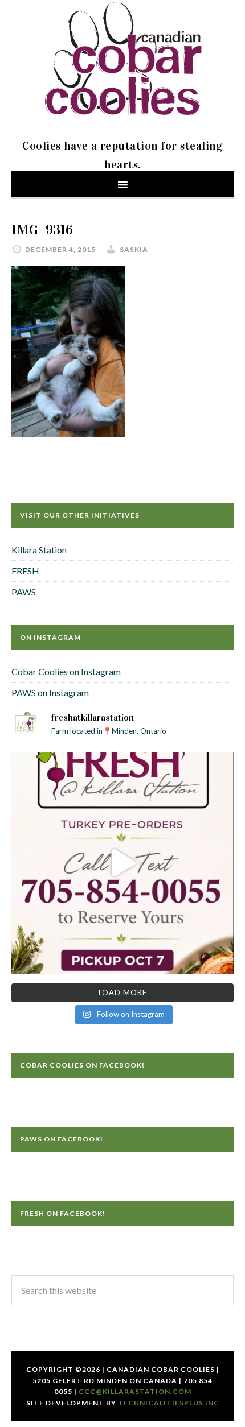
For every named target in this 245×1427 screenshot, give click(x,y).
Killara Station (39, 549)
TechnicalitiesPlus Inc (168, 1403)
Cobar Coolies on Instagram (66, 671)
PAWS (23, 591)
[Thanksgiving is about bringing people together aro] (122, 863)
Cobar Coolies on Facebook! (82, 1065)
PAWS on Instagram (50, 692)
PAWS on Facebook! (61, 1139)
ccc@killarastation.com (135, 1391)
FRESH (25, 570)
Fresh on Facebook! (62, 1213)
